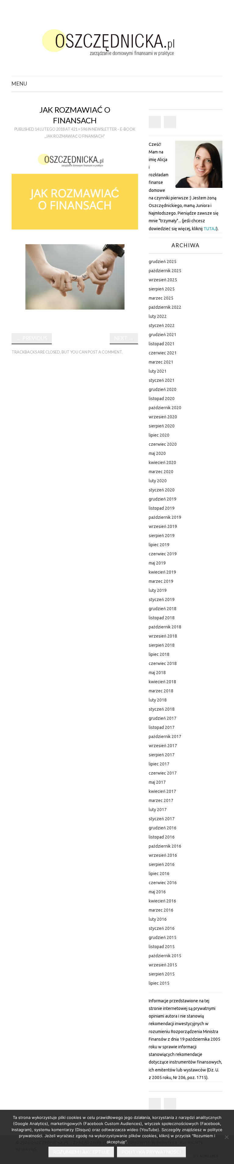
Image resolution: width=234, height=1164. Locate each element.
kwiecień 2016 (162, 900)
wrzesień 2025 (163, 279)
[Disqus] (75, 444)
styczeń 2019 (162, 599)
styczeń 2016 (162, 928)
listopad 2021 (162, 343)
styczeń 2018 (162, 709)
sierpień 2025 (162, 289)
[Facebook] (155, 122)
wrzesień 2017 (163, 745)
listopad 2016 (162, 837)
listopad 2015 (162, 946)
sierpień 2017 (162, 754)
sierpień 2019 (162, 535)
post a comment (105, 352)
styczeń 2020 (162, 489)
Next (123, 338)
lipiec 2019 (159, 544)
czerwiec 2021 (163, 352)
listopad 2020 (162, 398)
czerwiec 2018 (163, 663)
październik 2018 (165, 626)
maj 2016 (157, 891)
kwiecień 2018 (162, 681)
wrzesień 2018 (163, 636)
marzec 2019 (161, 581)
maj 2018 (157, 672)
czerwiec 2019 (163, 553)
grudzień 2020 (162, 389)
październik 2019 (165, 517)
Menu (19, 83)
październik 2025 (165, 270)
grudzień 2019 (162, 499)
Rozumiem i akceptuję (81, 1152)
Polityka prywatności (151, 1152)
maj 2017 (157, 782)
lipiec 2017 (159, 763)
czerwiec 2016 (163, 882)
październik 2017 (165, 736)
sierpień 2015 (162, 974)
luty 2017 (158, 809)
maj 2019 (157, 563)
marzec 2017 (161, 800)
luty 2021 (158, 371)
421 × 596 (79, 129)
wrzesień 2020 (163, 416)
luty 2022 (158, 316)
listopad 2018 (162, 617)
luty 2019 (158, 590)
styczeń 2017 (162, 818)
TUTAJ (210, 228)
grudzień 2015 (162, 937)
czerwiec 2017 (163, 773)
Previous (31, 338)
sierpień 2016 (162, 864)
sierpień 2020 (162, 426)
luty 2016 (158, 919)
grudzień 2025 (162, 261)
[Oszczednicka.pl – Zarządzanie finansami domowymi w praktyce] (117, 40)
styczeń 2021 (162, 380)
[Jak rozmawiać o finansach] (75, 234)
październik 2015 (165, 955)
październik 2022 (165, 307)
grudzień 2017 (162, 718)
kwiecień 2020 (162, 462)
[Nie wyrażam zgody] (226, 1137)
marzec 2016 (161, 910)
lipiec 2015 (159, 983)
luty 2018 (158, 700)
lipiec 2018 (159, 654)
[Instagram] (170, 122)
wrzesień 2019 (163, 526)
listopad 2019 (162, 508)
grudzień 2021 (162, 334)
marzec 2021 (161, 362)
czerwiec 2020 (163, 444)
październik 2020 (165, 407)
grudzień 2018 (162, 608)
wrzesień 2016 (163, 855)
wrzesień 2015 (163, 964)
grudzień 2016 (162, 827)
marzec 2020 (161, 471)
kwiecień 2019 (162, 572)
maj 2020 (157, 453)
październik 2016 (165, 846)
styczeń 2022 (162, 325)
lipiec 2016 (159, 873)
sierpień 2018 (162, 645)
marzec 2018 (161, 690)
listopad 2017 (162, 727)
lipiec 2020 (159, 435)
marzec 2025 (161, 298)
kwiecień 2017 (162, 791)
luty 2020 (158, 480)
